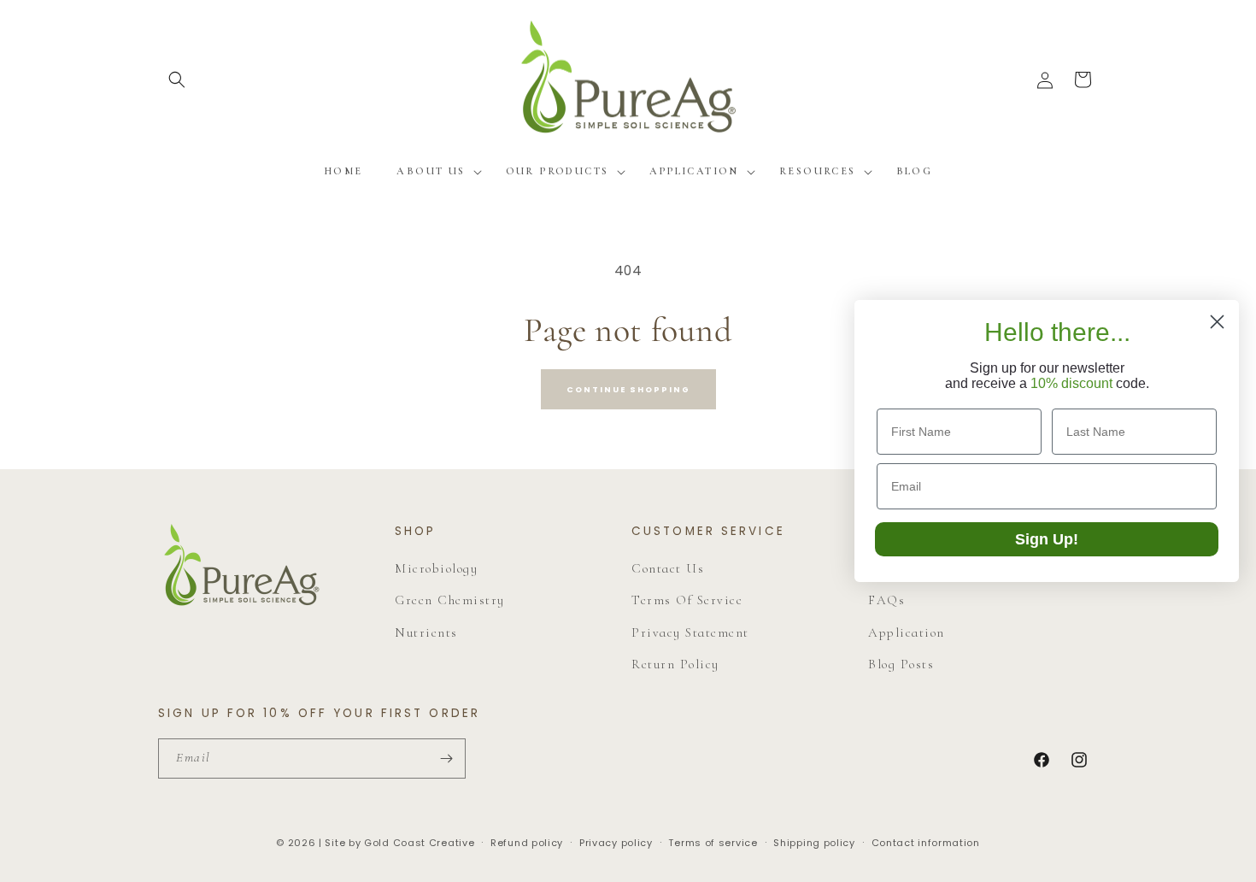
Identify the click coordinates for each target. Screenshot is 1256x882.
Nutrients (426, 632)
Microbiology (436, 568)
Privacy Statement (690, 632)
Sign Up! (1046, 539)
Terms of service (712, 843)
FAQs (886, 600)
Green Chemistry (450, 600)
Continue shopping (628, 389)
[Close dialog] (1217, 322)
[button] (177, 79)
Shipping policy (814, 843)
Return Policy (675, 664)
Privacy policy (616, 843)
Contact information (926, 843)
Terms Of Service (686, 600)
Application (906, 632)
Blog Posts (901, 664)
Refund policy (526, 843)
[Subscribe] (446, 758)
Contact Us (667, 568)
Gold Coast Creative (419, 843)
